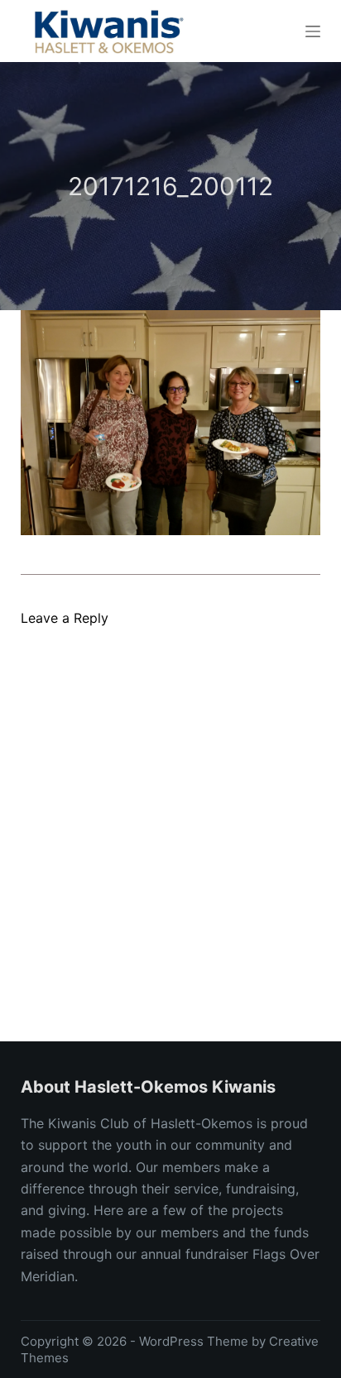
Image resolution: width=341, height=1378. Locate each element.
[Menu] (312, 31)
